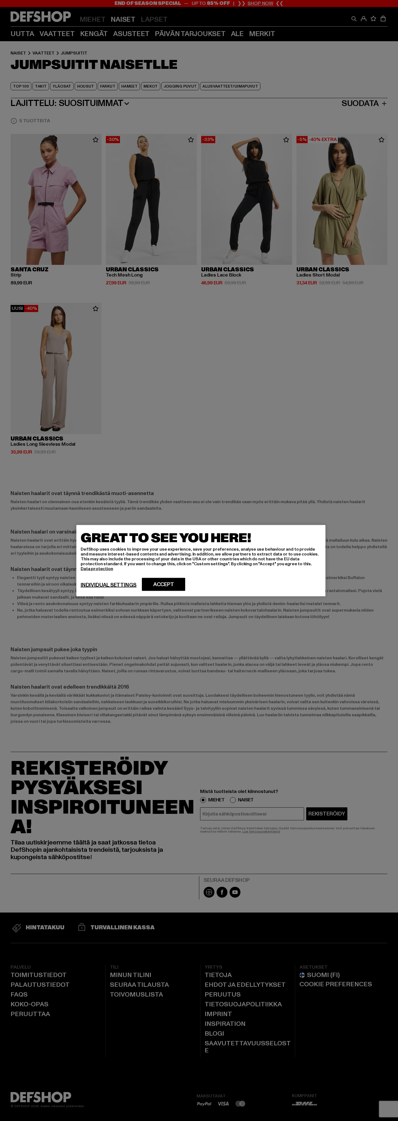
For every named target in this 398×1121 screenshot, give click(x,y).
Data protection (97, 568)
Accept (163, 584)
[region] (200, 560)
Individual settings (108, 585)
